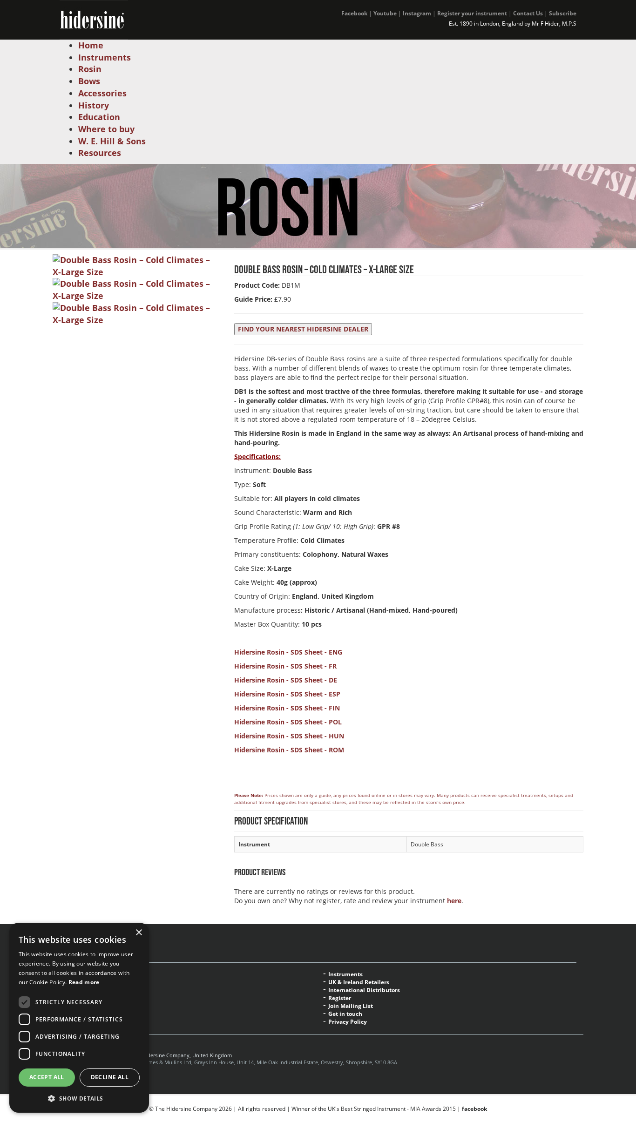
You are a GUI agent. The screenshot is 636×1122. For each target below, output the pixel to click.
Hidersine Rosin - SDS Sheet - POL (288, 721)
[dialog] (79, 1018)
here (454, 900)
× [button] (138, 932)
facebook (474, 1109)
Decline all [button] (110, 1077)
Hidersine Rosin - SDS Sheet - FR (285, 666)
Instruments (345, 974)
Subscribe (562, 13)
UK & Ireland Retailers (358, 982)
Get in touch (345, 1014)
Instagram (417, 13)
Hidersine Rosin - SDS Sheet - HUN (289, 735)
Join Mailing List (350, 1006)
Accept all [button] (46, 1077)
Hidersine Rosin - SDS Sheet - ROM (289, 749)
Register (339, 998)
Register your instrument (472, 13)
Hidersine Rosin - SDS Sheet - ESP (287, 693)
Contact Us (528, 13)
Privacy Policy (347, 1022)
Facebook (354, 13)
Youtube (385, 13)
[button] (79, 1098)
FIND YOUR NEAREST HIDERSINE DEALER (303, 328)
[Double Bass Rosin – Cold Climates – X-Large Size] (136, 265)
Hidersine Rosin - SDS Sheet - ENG (288, 652)
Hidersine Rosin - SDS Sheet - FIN (287, 707)
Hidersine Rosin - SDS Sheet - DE (285, 680)
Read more (84, 982)
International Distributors (364, 990)
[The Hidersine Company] (94, 18)
